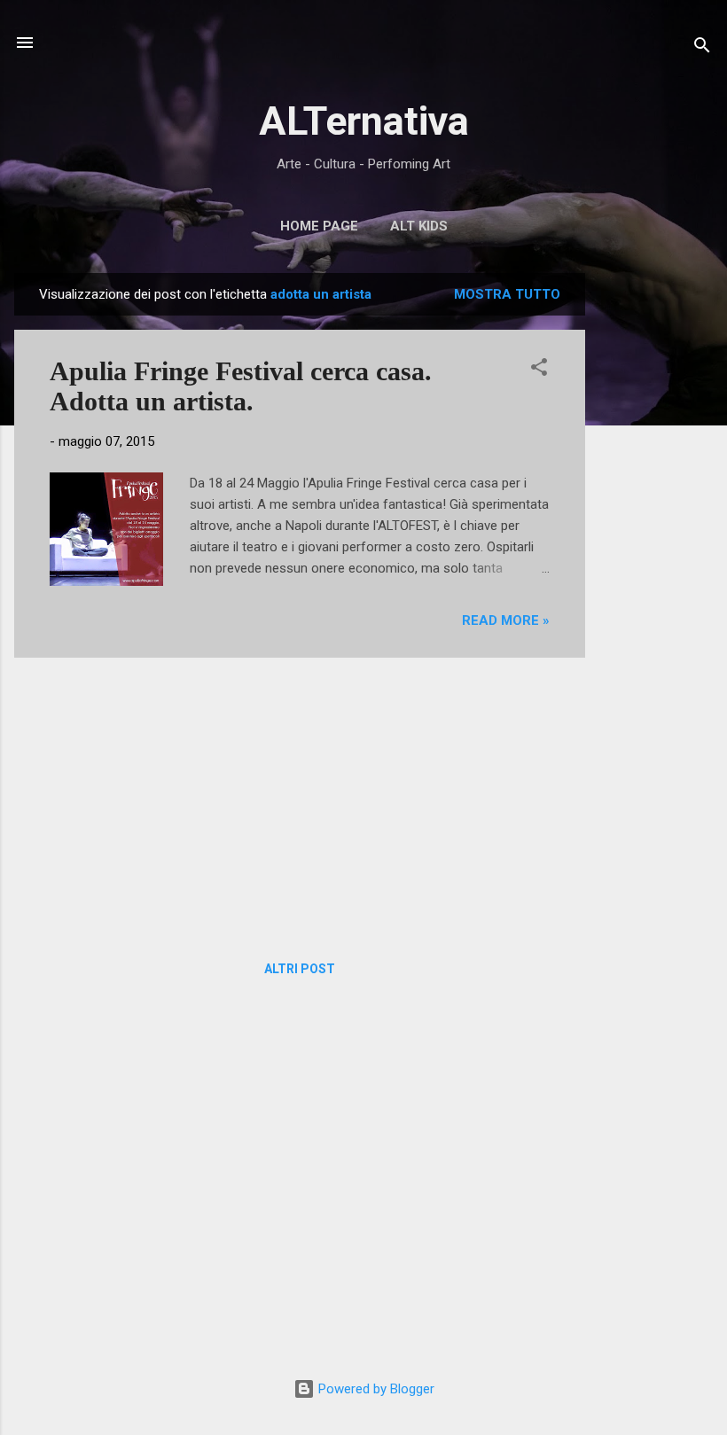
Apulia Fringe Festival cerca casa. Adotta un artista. (241, 386)
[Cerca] (702, 48)
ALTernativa (364, 120)
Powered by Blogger (374, 1389)
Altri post (299, 969)
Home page (319, 226)
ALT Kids (419, 226)
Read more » (506, 620)
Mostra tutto (507, 294)
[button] (539, 370)
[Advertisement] (656, 539)
